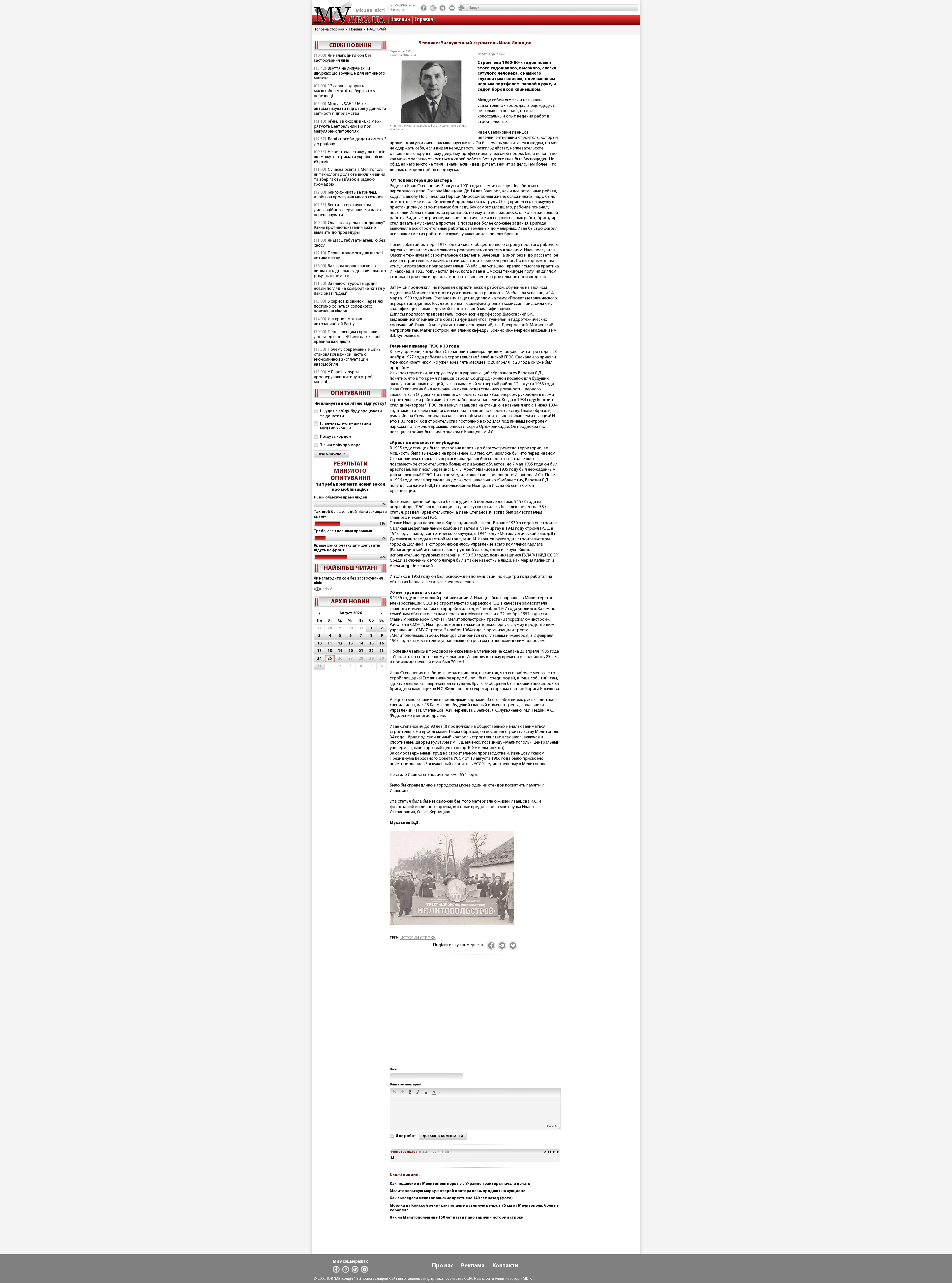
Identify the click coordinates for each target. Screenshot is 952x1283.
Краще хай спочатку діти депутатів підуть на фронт (347, 548)
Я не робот (406, 1136)
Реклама (473, 1266)
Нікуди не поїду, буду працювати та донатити (351, 413)
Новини (398, 19)
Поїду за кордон (335, 437)
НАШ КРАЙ (376, 29)
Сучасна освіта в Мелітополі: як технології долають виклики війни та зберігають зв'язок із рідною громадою (349, 177)
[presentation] (394, 1092)
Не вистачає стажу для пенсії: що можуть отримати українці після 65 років (349, 157)
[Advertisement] (475, 1016)
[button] (394, 1092)
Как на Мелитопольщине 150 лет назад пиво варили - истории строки (457, 1218)
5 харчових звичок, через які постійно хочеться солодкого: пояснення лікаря (348, 306)
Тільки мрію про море (340, 445)
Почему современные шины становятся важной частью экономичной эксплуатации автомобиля (348, 357)
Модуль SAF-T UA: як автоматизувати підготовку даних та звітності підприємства (350, 109)
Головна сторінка (329, 29)
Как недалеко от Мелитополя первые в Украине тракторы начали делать (460, 1184)
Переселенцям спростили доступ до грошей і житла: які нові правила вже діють (347, 337)
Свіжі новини (350, 46)
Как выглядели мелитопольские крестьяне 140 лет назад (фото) (451, 1198)
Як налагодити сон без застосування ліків (343, 58)
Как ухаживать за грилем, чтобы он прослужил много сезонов (349, 195)
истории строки (418, 938)
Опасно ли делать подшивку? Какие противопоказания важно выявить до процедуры (349, 228)
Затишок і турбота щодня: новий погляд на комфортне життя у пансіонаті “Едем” (349, 289)
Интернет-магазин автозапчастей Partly (338, 321)
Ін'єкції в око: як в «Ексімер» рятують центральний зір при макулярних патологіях (347, 126)
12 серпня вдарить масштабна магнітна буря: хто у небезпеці (344, 91)
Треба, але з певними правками (343, 531)
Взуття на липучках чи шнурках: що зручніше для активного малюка (349, 73)
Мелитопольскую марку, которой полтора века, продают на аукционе (457, 1191)
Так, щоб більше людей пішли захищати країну (350, 514)
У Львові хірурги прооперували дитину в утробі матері (344, 377)
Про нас (442, 1266)
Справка (424, 19)
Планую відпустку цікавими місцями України (345, 426)
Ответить (551, 1151)
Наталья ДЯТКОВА (491, 54)
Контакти (505, 1266)
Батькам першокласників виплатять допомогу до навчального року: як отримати (350, 271)
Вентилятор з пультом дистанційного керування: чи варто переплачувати (348, 210)
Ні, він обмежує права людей (340, 497)
